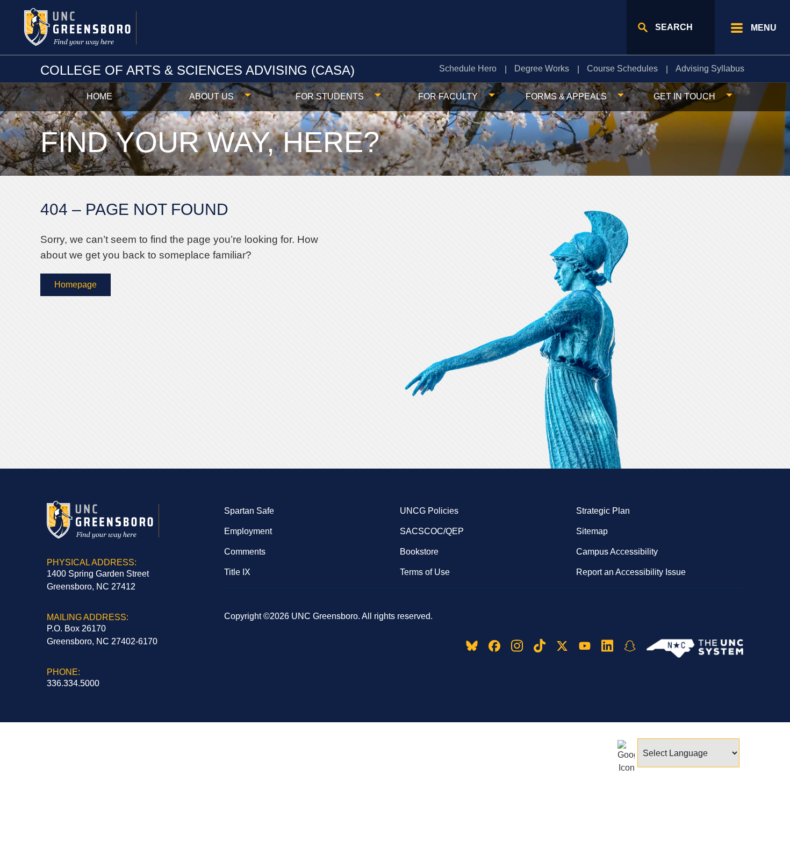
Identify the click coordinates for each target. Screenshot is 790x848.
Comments (244, 551)
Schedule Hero (468, 68)
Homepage (75, 284)
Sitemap (592, 531)
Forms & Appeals (566, 96)
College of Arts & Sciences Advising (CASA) (197, 70)
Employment (248, 531)
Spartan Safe (249, 510)
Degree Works (541, 68)
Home (99, 96)
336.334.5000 (73, 683)
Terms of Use (425, 572)
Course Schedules (622, 68)
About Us (211, 96)
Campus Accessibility (617, 551)
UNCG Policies (429, 510)
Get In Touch (684, 96)
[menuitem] (470, 69)
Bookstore (419, 551)
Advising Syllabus (710, 68)
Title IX (237, 572)
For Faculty (448, 96)
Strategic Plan (603, 510)
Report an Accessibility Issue (631, 572)
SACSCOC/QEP (432, 531)
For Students (330, 96)
